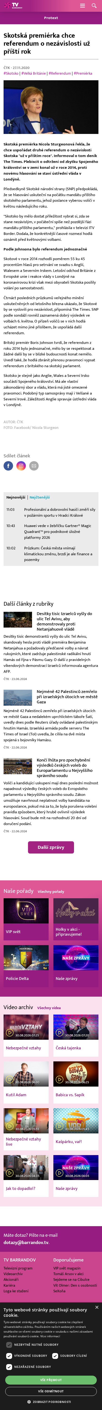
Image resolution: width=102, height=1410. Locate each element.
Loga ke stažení (16, 1291)
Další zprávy (51, 847)
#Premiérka (83, 73)
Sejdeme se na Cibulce (71, 1279)
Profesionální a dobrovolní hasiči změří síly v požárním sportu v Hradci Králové (59, 512)
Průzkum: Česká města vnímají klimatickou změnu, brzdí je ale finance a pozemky (58, 554)
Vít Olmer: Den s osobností (75, 1285)
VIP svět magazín (67, 1268)
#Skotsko (11, 73)
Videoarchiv (13, 1274)
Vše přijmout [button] (51, 1380)
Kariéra (9, 1285)
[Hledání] (94, 6)
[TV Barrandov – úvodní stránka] (13, 5)
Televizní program (18, 1268)
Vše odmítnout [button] (51, 1391)
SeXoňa (59, 1291)
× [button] (96, 1307)
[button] (51, 1402)
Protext (51, 18)
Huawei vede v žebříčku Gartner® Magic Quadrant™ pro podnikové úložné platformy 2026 (57, 532)
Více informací (50, 1336)
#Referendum (60, 73)
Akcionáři (11, 1279)
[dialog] (51, 1356)
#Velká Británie (33, 73)
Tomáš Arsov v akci (68, 1274)
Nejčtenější (40, 497)
